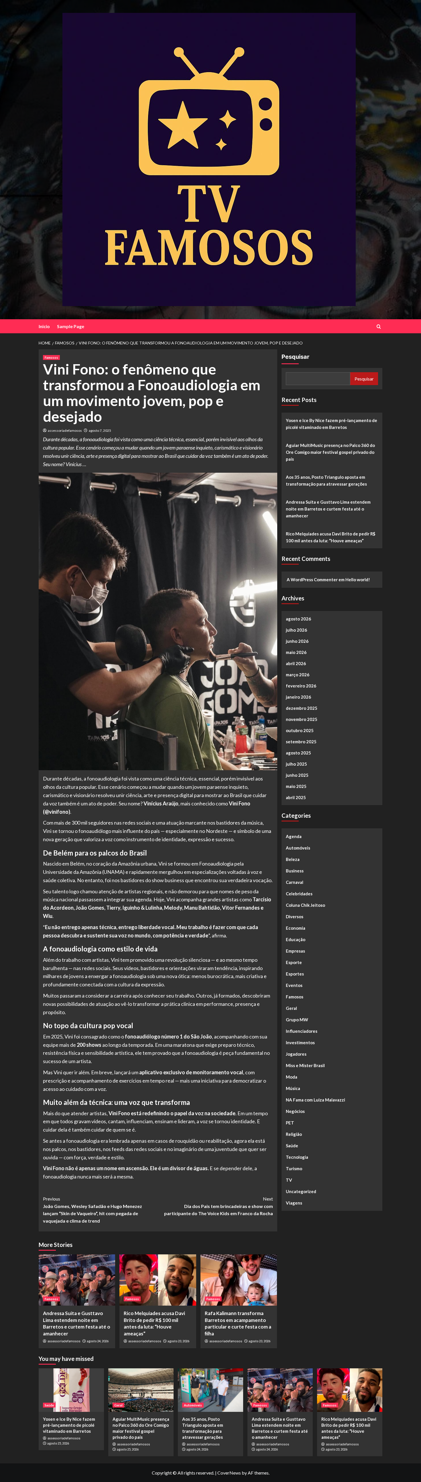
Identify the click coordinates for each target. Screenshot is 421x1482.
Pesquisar (295, 356)
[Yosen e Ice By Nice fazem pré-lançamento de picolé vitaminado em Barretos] (71, 1390)
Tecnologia (297, 1157)
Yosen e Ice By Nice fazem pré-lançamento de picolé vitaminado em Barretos (331, 424)
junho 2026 (297, 641)
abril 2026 (296, 663)
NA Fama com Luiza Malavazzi (315, 1099)
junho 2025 (297, 775)
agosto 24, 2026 (98, 1341)
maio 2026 (296, 652)
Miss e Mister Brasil (305, 1065)
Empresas (295, 950)
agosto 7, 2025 (100, 430)
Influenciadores (301, 1031)
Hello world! (357, 579)
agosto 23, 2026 (178, 1341)
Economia (295, 928)
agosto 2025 (298, 752)
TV (289, 1180)
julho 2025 (296, 763)
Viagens (294, 1202)
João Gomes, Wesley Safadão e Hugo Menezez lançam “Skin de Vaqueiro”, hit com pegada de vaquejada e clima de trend (92, 1209)
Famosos (51, 357)
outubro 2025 (300, 730)
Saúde (292, 1145)
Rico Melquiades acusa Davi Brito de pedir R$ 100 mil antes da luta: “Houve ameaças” (330, 537)
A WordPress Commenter (312, 579)
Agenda (294, 836)
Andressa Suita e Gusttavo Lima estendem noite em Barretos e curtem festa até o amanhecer (328, 508)
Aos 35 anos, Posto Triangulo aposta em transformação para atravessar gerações (326, 480)
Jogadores (296, 1054)
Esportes (295, 973)
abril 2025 (296, 797)
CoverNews (229, 1472)
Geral (291, 1008)
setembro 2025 (301, 741)
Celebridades (299, 893)
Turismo (294, 1168)
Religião (294, 1134)
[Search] (378, 327)
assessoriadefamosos (65, 430)
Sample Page (70, 326)
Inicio (44, 326)
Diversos (294, 916)
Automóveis (298, 847)
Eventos (294, 985)
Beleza (293, 859)
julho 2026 (296, 629)
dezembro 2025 (301, 708)
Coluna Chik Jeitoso (305, 905)
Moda (291, 1076)
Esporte (294, 962)
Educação (295, 939)
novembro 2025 (301, 719)
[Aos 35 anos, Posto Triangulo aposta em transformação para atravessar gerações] (210, 1390)
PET (290, 1122)
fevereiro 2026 (301, 685)
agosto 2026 (298, 618)
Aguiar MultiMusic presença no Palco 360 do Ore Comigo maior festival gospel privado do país (330, 452)
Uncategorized (301, 1191)
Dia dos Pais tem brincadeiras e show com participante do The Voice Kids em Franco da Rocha (218, 1206)
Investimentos (300, 1042)
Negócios (295, 1111)
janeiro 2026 (298, 696)
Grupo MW (297, 1019)
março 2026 (297, 674)
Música (293, 1088)
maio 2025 (296, 786)
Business (295, 870)
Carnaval (294, 882)
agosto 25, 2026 (58, 1443)
